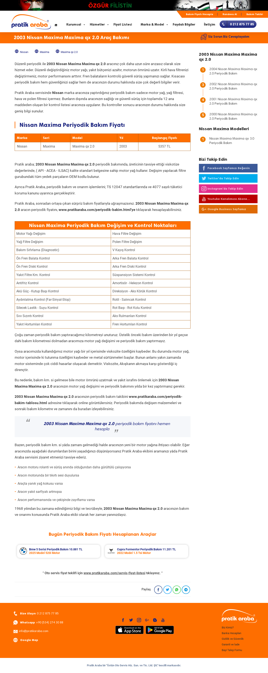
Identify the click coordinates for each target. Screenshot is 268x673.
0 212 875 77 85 (39, 613)
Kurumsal (73, 24)
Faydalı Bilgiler (184, 24)
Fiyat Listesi (122, 24)
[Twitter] (167, 590)
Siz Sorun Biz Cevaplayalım (228, 37)
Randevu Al (230, 14)
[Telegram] (186, 590)
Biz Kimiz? (228, 627)
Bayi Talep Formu (232, 650)
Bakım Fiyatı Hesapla (199, 14)
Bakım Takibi (254, 14)
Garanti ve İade (231, 644)
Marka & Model (152, 24)
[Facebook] (158, 590)
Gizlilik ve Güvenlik (233, 638)
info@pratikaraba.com (33, 631)
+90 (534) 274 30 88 (41, 622)
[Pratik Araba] (239, 616)
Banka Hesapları (231, 633)
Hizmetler (97, 24)
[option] (59, 551)
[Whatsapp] (177, 590)
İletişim (209, 24)
